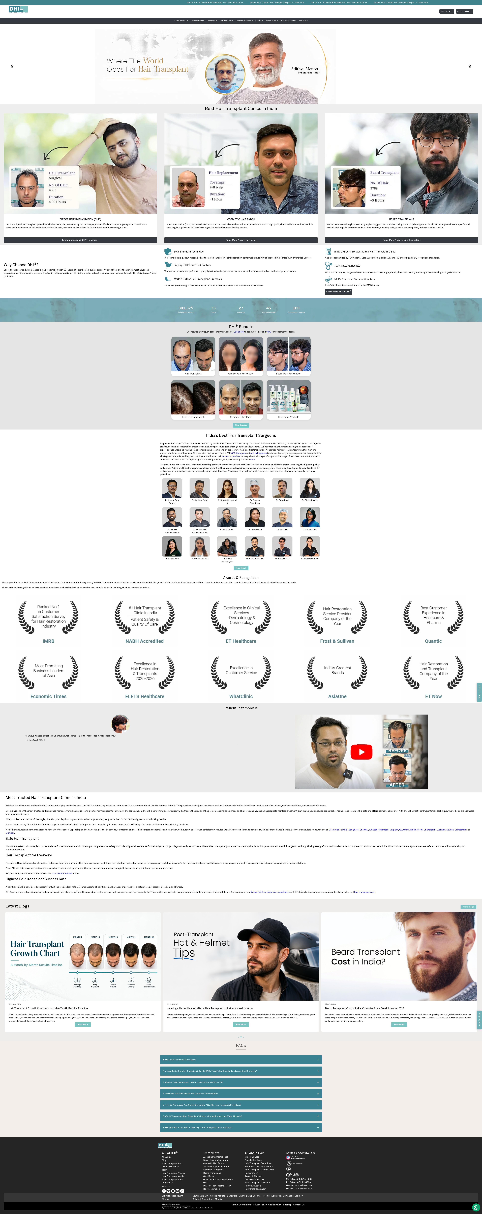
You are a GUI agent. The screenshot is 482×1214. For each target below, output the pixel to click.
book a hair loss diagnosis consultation (270, 892)
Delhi (344, 830)
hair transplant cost (364, 892)
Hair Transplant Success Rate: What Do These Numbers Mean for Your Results (213, 1008)
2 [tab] (241, 1037)
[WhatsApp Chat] (476, 1207)
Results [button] (258, 21)
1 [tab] (238, 1037)
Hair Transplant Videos (173, 1173)
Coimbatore (460, 830)
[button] (12, 66)
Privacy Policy (260, 1205)
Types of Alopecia (253, 1176)
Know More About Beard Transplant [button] (401, 240)
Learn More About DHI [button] (338, 291)
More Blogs (468, 907)
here (252, 460)
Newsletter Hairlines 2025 (299, 1189)
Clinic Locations (180, 21)
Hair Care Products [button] (288, 21)
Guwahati (404, 830)
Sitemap (287, 1205)
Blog (164, 1160)
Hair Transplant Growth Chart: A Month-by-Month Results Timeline (364, 1008)
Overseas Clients (197, 21)
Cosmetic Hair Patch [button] (243, 21)
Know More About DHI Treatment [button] (80, 240)
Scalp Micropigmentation (216, 1167)
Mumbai (10, 833)
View (268, 332)
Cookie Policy (274, 1205)
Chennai (364, 830)
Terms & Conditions (241, 1205)
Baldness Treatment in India (259, 1167)
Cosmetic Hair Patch (213, 1163)
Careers (166, 1186)
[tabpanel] (83, 972)
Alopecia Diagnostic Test (215, 1157)
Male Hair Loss (252, 1157)
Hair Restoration (211, 1189)
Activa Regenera (258, 453)
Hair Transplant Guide (173, 1176)
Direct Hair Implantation (215, 1160)
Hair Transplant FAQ (172, 1163)
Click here (239, 332)
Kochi (420, 830)
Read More (82, 1025)
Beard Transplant (212, 1173)
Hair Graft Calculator (255, 1189)
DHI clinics (334, 830)
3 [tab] (243, 1037)
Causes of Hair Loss (254, 1179)
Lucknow (441, 830)
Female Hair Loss (253, 1160)
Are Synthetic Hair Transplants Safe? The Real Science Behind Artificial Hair (53, 1008)
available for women (62, 874)
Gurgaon (394, 830)
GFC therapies (238, 453)
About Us (166, 1157)
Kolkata (373, 830)
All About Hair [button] (271, 21)
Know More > (241, 568)
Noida (413, 830)
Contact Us (167, 1183)
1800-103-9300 (446, 11)
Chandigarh (430, 830)
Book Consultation (464, 11)
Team (164, 1170)
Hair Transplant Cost (172, 1180)
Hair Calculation (253, 1186)
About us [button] (302, 21)
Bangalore (354, 830)
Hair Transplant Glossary (257, 1183)
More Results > (241, 425)
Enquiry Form (479, 1020)
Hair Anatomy (251, 1173)
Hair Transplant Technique (258, 1163)
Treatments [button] (211, 21)
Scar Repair (209, 1176)
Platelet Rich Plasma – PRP (217, 1186)
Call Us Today (479, 692)
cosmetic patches (231, 456)
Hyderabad (383, 830)
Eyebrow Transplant (213, 1170)
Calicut (450, 830)
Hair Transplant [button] (226, 21)
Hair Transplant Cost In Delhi (259, 1170)
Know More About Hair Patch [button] (241, 240)
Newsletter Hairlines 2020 (299, 1185)
